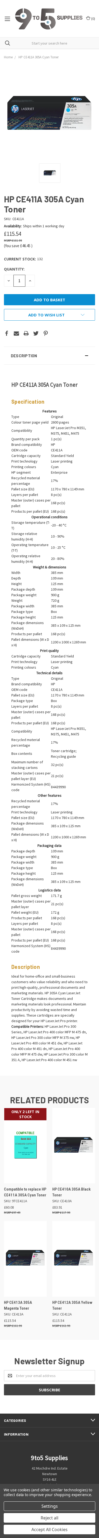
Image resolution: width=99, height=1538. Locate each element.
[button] (49, 356)
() (92, 18)
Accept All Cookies (49, 1529)
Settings (49, 1506)
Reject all (49, 1518)
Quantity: (14, 269)
